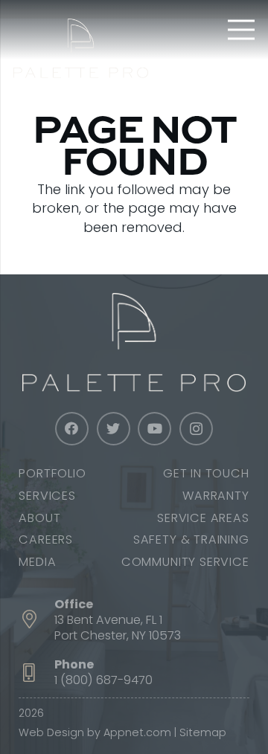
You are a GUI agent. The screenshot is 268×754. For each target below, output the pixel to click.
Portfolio (52, 473)
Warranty (215, 495)
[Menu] (241, 29)
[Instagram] (196, 428)
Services (47, 495)
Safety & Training (191, 539)
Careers (46, 539)
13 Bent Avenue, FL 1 (108, 619)
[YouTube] (154, 428)
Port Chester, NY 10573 (117, 635)
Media (37, 561)
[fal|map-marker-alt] (36, 620)
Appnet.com (137, 732)
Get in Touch (206, 473)
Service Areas (203, 517)
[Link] (80, 48)
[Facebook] (72, 428)
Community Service (185, 561)
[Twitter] (113, 428)
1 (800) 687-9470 (103, 680)
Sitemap (202, 732)
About (39, 517)
